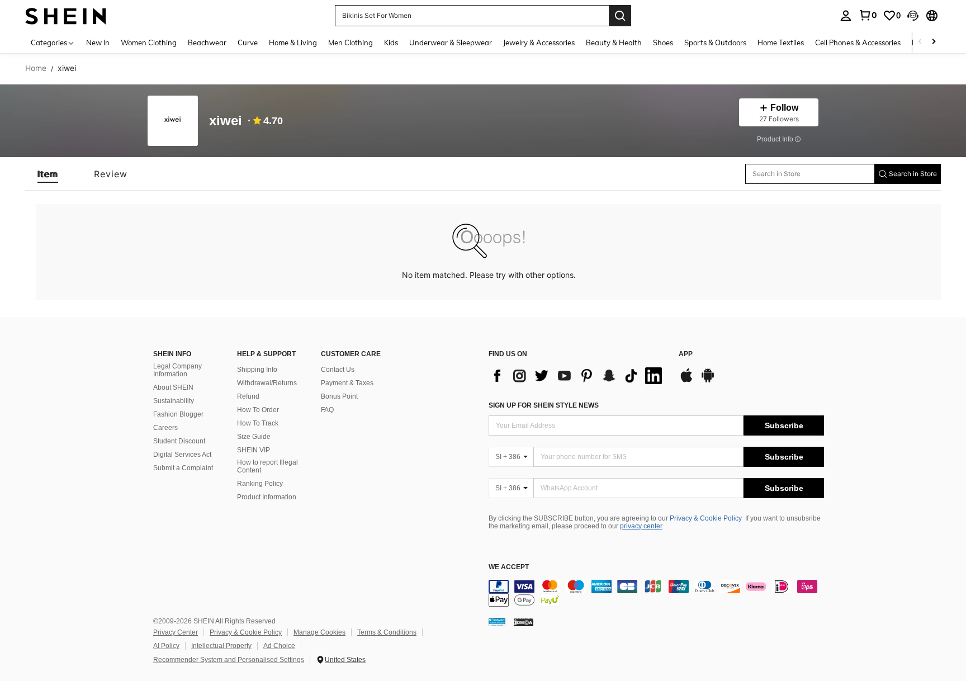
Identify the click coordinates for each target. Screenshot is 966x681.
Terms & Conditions (386, 632)
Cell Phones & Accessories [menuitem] (858, 42)
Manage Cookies (319, 632)
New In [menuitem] (98, 42)
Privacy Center (175, 632)
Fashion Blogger (178, 414)
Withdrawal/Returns (267, 383)
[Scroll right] (933, 42)
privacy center (641, 526)
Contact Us (337, 369)
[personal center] (846, 15)
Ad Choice (279, 646)
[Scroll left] (920, 42)
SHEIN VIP (253, 450)
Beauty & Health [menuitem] (614, 42)
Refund (248, 396)
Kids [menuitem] (391, 42)
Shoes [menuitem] (663, 42)
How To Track (257, 423)
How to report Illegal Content (267, 466)
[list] (578, 375)
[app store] (686, 381)
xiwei (225, 121)
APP (686, 354)
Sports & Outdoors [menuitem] (715, 42)
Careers (165, 428)
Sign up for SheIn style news (544, 405)
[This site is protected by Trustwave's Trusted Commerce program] (497, 622)
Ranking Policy (260, 484)
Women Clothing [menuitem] (149, 42)
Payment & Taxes (347, 383)
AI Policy (166, 646)
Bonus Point (339, 396)
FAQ (327, 410)
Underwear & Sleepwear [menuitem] (450, 42)
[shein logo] (65, 15)
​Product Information (266, 497)
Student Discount (179, 441)
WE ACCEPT (509, 567)
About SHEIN (173, 387)
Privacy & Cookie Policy (706, 518)
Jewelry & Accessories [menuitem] (539, 42)
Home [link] (35, 68)
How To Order (258, 410)
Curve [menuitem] (248, 42)
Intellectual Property (221, 646)
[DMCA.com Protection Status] (523, 622)
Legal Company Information (177, 370)
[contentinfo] (656, 593)
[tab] (47, 174)
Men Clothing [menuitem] (350, 42)
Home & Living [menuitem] (293, 42)
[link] (867, 15)
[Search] (620, 15)
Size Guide (254, 437)
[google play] (708, 381)
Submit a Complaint (183, 468)
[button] (913, 15)
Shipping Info (257, 369)
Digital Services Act (182, 454)
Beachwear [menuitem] (207, 42)
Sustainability (173, 401)
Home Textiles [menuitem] (780, 42)
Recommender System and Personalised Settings (228, 660)
